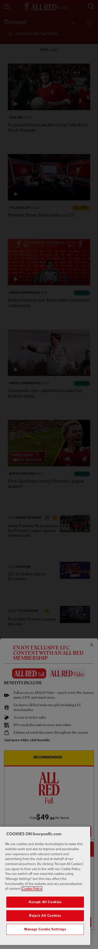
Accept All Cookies (45, 902)
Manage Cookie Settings (45, 929)
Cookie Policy (32, 889)
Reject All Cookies (45, 915)
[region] (45, 886)
